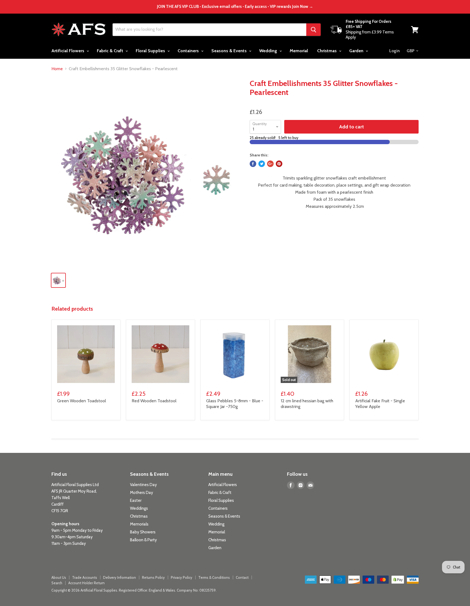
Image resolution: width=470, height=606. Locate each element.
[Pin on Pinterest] (279, 163)
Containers (189, 50)
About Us (58, 577)
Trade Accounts (84, 577)
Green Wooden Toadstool (81, 400)
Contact (242, 577)
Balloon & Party (143, 539)
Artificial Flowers (68, 50)
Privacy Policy (181, 577)
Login (394, 50)
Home (57, 68)
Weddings (139, 508)
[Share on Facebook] (253, 163)
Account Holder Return (86, 583)
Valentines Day (143, 484)
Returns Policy (153, 577)
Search (56, 583)
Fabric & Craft (110, 50)
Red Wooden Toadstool (154, 400)
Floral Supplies (151, 50)
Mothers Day (141, 492)
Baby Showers (143, 532)
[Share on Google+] (270, 163)
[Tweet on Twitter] (261, 163)
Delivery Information (119, 577)
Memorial (299, 50)
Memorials (139, 524)
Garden (356, 50)
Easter (135, 500)
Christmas (327, 50)
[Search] (313, 29)
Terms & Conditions (214, 577)
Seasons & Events (229, 50)
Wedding (268, 50)
